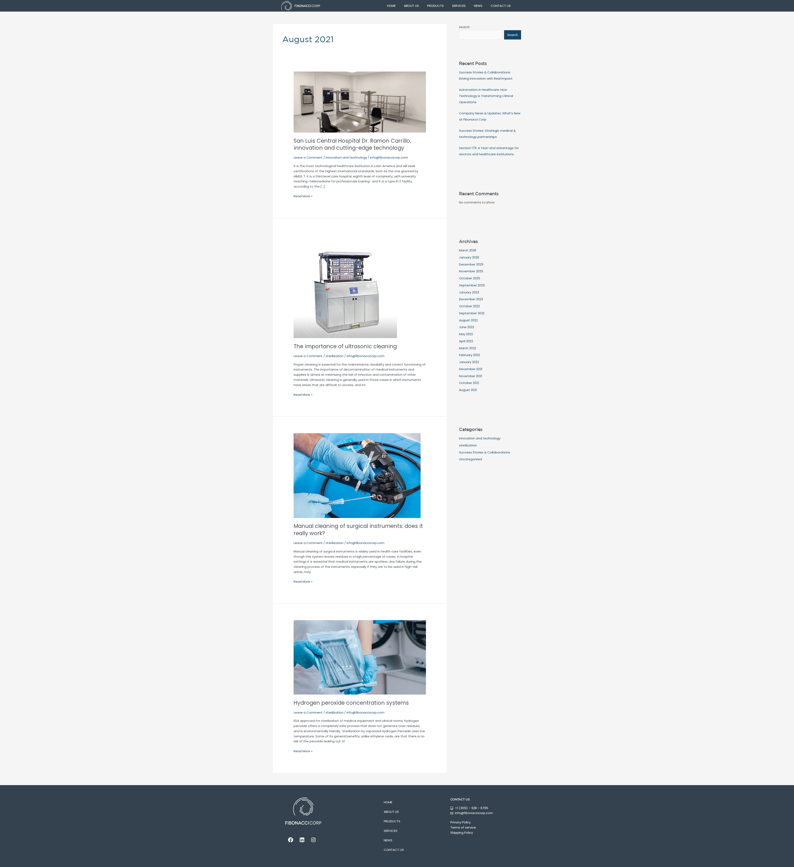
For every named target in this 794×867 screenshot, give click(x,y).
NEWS (478, 6)
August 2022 (468, 320)
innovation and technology (346, 157)
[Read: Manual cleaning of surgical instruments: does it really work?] (357, 475)
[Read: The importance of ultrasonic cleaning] (345, 286)
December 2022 (471, 299)
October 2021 (469, 383)
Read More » (303, 196)
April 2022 (466, 341)
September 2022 (471, 313)
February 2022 (469, 355)
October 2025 (469, 278)
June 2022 (466, 327)
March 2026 (467, 250)
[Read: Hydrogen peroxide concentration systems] (360, 657)
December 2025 (471, 264)
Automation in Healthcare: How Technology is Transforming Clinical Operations (486, 95)
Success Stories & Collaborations (484, 452)
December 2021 (470, 369)
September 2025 (472, 285)
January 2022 (469, 362)
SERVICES (459, 6)
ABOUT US (411, 6)
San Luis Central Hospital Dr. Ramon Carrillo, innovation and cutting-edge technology (352, 144)
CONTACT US (501, 6)
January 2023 (469, 292)
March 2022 (467, 348)
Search (464, 27)
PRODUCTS (435, 6)
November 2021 (470, 376)
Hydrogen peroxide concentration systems (351, 703)
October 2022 (469, 306)
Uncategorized (470, 459)
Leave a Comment (308, 157)
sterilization (334, 356)
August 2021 (468, 390)
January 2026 (469, 257)
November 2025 (471, 271)
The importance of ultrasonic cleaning (345, 346)
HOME (391, 6)
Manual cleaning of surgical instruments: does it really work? (358, 529)
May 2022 (466, 334)
